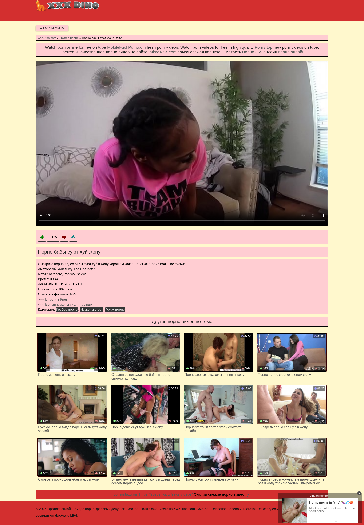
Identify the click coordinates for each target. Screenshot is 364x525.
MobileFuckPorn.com (126, 47)
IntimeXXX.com (163, 52)
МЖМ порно (115, 309)
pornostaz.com (125, 494)
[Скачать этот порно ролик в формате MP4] (73, 237)
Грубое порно (67, 309)
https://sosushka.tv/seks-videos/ (166, 494)
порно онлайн (291, 52)
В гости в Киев (56, 299)
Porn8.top (263, 47)
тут (248, 494)
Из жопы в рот (91, 309)
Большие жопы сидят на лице (68, 304)
